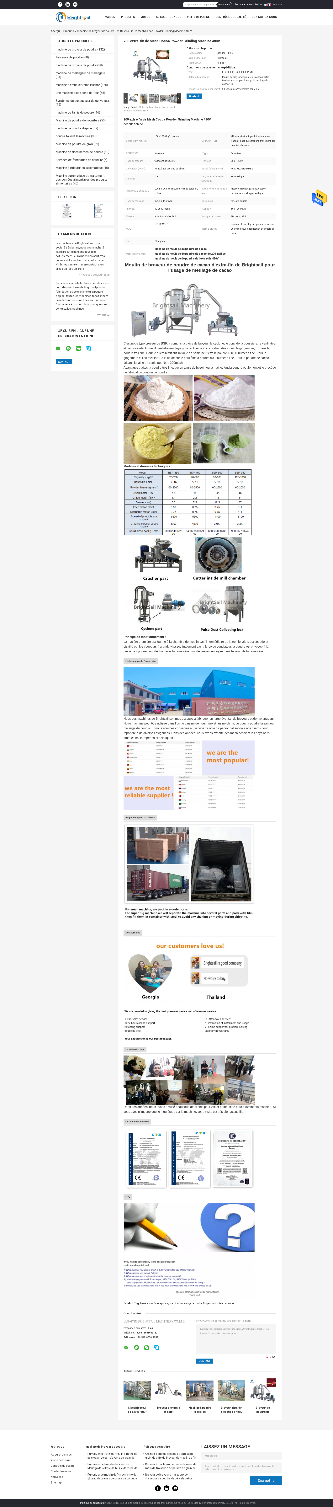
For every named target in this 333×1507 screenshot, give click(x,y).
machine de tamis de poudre (75, 112)
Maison (110, 17)
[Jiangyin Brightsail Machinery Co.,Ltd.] (72, 17)
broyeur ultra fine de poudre (154, 1303)
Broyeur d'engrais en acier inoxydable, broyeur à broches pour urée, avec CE (168, 1409)
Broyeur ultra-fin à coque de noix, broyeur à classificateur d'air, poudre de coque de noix (231, 1409)
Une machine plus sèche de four (77, 93)
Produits (128, 17)
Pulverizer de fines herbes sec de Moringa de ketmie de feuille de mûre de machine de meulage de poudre (112, 1467)
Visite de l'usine (198, 17)
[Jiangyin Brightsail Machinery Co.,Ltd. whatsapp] (71, 348)
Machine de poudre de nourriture (77, 120)
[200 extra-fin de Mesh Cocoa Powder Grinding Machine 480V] (150, 69)
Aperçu (55, 31)
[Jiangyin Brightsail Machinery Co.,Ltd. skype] (91, 348)
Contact (194, 96)
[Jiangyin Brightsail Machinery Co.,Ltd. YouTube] (75, 4)
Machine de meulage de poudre (186, 1303)
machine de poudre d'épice (74, 128)
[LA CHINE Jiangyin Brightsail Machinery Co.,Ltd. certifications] (67, 211)
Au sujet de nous (168, 17)
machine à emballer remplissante (78, 85)
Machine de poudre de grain (74, 144)
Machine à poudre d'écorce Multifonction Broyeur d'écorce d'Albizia (200, 1409)
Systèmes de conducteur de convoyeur (82, 101)
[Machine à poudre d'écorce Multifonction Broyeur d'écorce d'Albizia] (200, 1390)
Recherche (224, 4)
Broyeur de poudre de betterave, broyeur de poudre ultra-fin (262, 1409)
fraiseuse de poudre (69, 57)
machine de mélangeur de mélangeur (80, 73)
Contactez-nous (264, 17)
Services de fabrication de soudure (79, 160)
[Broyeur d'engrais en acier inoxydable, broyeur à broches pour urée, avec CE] (168, 1390)
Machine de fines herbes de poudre (79, 152)
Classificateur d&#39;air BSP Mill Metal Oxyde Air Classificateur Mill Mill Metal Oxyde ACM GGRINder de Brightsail (137, 1409)
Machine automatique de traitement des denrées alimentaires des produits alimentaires (81, 179)
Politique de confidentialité (94, 1503)
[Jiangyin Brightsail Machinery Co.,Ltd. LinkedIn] (67, 4)
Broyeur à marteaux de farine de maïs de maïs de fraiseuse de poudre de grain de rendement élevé (170, 1467)
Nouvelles (57, 1476)
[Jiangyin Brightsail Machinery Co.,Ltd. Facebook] (60, 4)
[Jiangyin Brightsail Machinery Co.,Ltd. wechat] (81, 348)
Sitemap (56, 1482)
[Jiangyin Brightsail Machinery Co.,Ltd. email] (60, 348)
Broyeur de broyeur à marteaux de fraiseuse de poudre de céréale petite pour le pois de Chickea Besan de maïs (169, 1477)
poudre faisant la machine (73, 136)
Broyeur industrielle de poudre (218, 1303)
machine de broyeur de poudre (95, 31)
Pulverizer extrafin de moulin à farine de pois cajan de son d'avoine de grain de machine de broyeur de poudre (112, 1456)
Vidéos (145, 17)
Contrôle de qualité (230, 17)
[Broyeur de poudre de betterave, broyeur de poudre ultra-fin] (262, 1390)
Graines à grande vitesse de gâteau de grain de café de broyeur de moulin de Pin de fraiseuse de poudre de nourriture (171, 1456)
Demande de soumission (248, 4)
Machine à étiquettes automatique (79, 168)
